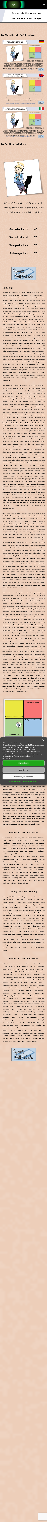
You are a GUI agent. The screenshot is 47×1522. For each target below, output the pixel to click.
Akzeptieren (23, 763)
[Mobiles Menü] (44, 4)
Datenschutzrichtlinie (29, 781)
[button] (43, 740)
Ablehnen (23, 770)
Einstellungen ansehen (23, 776)
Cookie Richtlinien (15, 781)
